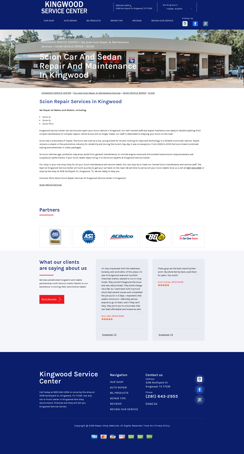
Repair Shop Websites (107, 425)
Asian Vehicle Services (50, 184)
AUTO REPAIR (70, 20)
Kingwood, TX (109, 334)
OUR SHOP (49, 20)
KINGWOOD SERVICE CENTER (60, 42)
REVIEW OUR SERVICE (162, 20)
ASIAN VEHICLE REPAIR (69, 46)
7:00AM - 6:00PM (174, 9)
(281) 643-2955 (122, 5)
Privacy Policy (162, 425)
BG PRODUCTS (94, 20)
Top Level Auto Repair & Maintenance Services (97, 93)
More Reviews (49, 299)
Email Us (151, 403)
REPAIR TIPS (117, 20)
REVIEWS (137, 20)
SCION (90, 46)
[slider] (107, 319)
